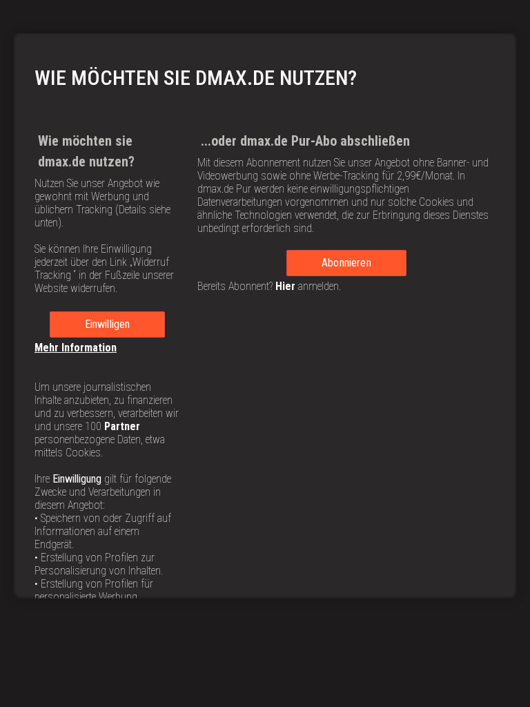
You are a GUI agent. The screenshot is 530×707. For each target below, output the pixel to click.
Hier (285, 285)
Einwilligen (107, 323)
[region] (265, 315)
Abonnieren (346, 262)
